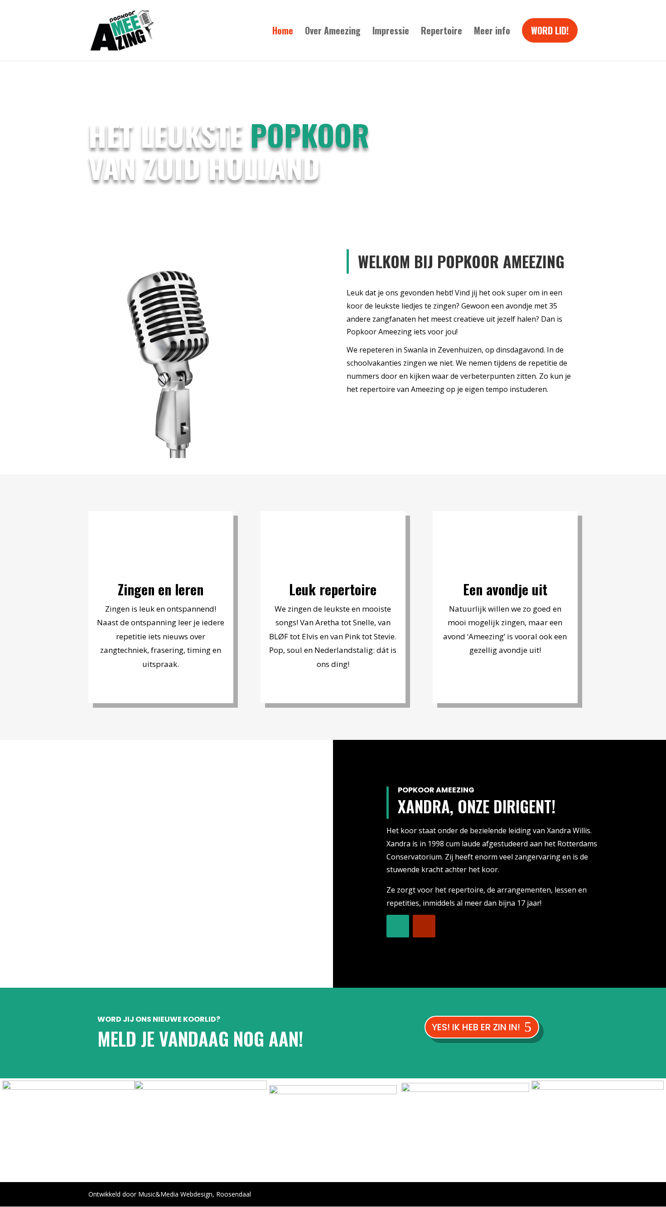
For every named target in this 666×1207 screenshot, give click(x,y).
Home (282, 30)
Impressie (390, 30)
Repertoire (441, 30)
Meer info (492, 30)
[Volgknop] (397, 926)
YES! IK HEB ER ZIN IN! (476, 1027)
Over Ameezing (333, 30)
